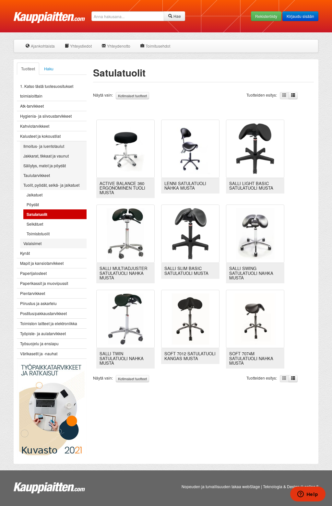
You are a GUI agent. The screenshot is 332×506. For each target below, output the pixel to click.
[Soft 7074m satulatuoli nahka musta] (255, 318)
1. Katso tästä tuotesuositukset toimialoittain (46, 91)
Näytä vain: (120, 95)
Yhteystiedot (80, 46)
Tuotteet (28, 68)
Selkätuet (35, 224)
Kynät (25, 253)
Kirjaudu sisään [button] (300, 16)
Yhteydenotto (118, 46)
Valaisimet (32, 243)
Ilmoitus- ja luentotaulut (43, 146)
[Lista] (293, 95)
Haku (48, 68)
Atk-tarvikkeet (32, 106)
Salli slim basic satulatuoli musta (186, 270)
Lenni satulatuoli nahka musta (185, 185)
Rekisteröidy (266, 16)
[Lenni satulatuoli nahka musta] (190, 148)
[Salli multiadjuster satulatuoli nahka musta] (125, 233)
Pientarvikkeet (32, 293)
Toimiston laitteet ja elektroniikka (48, 323)
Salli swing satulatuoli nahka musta (251, 273)
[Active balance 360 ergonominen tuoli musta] (125, 148)
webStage (251, 486)
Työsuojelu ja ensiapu (39, 343)
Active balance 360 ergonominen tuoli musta (122, 188)
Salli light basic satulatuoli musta (251, 185)
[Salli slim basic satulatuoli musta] (190, 233)
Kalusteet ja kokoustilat (40, 136)
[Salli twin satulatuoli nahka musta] (125, 318)
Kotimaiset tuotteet (132, 95)
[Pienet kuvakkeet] (284, 95)
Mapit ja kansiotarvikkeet (42, 263)
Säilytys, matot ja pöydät (44, 165)
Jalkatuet (34, 194)
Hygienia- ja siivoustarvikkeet (46, 116)
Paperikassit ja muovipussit (44, 283)
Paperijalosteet (33, 273)
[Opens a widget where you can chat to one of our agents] (308, 495)
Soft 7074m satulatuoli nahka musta (251, 358)
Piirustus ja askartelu (38, 303)
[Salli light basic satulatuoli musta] (255, 148)
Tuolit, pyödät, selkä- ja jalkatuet (51, 185)
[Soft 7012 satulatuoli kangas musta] (190, 318)
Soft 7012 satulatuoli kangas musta (190, 355)
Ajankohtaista (42, 46)
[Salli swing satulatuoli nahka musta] (255, 233)
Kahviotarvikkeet (34, 126)
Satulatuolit (37, 214)
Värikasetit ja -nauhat (38, 353)
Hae (176, 16)
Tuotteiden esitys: (263, 95)
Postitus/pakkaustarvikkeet (43, 313)
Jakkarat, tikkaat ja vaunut (46, 156)
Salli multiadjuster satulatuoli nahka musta (123, 273)
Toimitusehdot (157, 46)
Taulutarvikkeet (36, 175)
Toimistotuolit (38, 233)
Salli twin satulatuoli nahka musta (122, 358)
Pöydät (33, 204)
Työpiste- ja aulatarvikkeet (43, 333)
